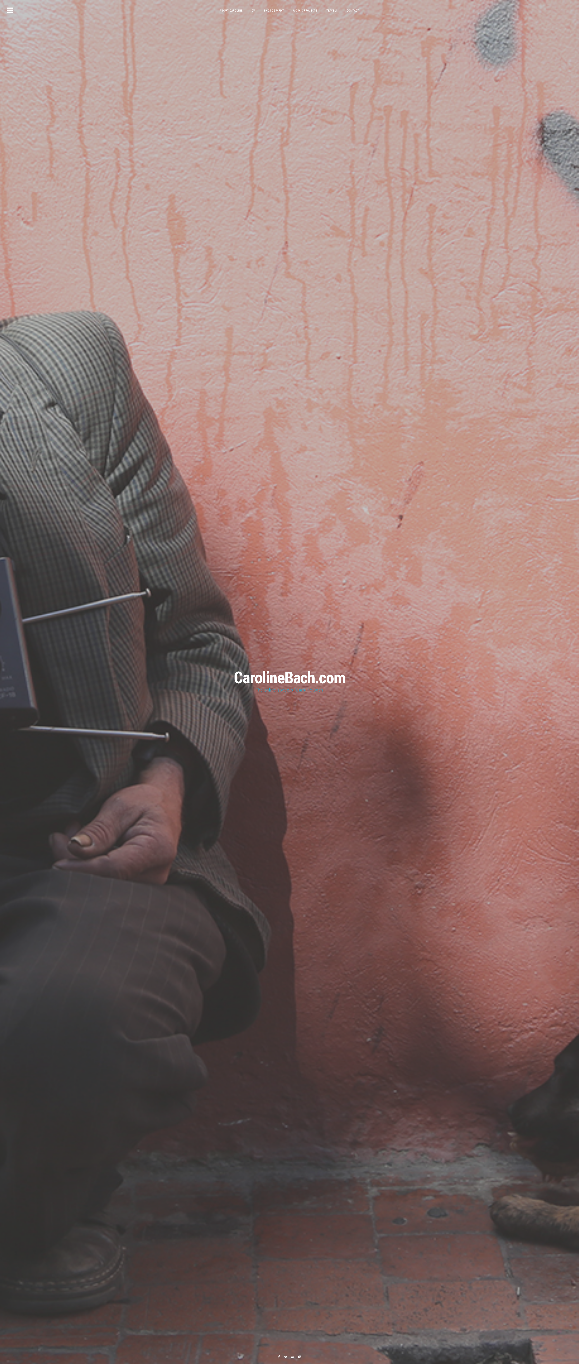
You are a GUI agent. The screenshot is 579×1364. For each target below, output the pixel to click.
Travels (332, 10)
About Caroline (231, 10)
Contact (353, 10)
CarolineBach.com (289, 677)
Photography (274, 10)
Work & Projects (305, 10)
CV (253, 10)
